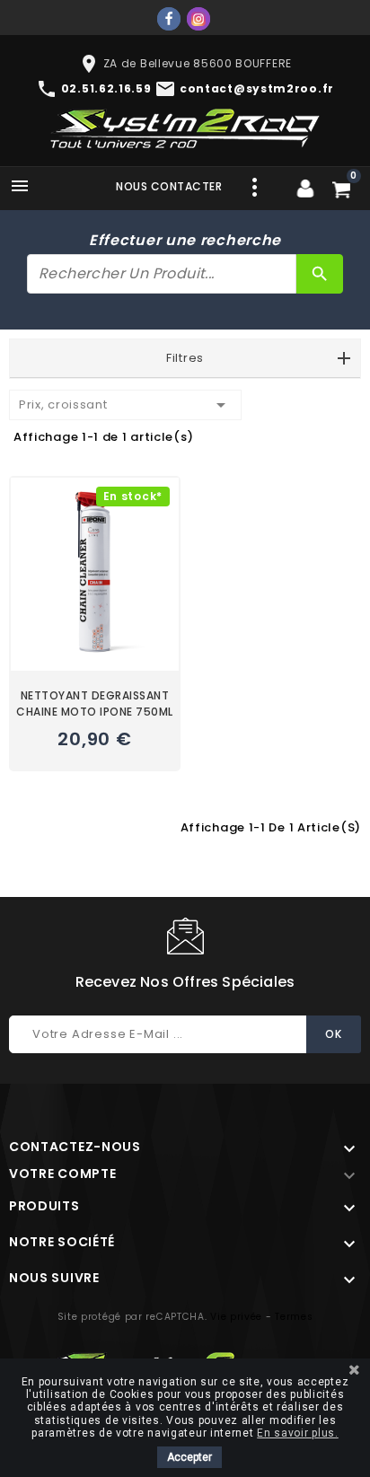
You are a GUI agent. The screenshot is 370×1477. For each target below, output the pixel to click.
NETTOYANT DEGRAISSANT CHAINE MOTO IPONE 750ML (94, 703)
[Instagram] (198, 19)
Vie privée (236, 1316)
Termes (294, 1316)
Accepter (189, 1457)
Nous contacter (169, 186)
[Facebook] (169, 19)
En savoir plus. (298, 1433)
